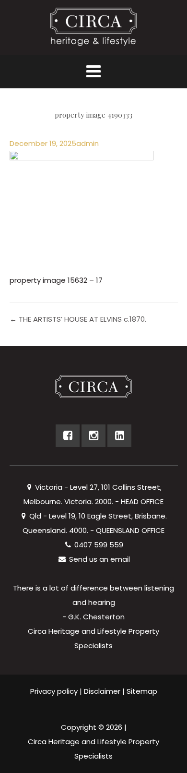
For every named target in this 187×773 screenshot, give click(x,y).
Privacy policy (54, 691)
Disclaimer (102, 691)
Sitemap (142, 691)
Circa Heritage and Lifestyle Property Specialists (93, 749)
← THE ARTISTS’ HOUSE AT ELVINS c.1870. (78, 319)
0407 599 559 (97, 545)
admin (87, 143)
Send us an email (98, 559)
